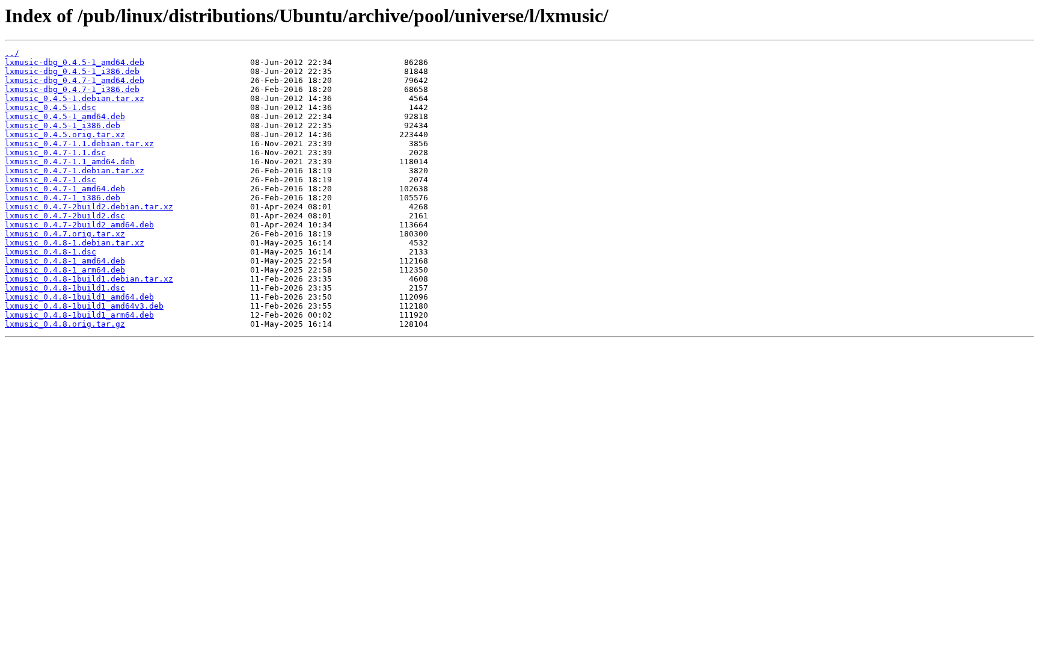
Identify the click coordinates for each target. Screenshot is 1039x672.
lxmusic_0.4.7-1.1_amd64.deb (70, 161)
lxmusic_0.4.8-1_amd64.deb (65, 260)
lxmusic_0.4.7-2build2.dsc (65, 215)
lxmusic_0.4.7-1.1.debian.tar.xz (79, 143)
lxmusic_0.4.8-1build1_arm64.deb (79, 314)
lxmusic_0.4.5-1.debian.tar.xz (74, 98)
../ (12, 53)
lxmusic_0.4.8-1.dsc (50, 251)
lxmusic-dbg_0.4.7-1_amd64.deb (74, 80)
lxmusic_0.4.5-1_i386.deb (62, 125)
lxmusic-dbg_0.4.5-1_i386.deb (72, 71)
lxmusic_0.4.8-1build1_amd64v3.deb (84, 305)
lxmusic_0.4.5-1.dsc (50, 107)
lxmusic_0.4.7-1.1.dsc (55, 152)
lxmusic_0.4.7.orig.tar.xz (65, 233)
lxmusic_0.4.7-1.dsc (50, 179)
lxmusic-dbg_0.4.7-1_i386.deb (72, 89)
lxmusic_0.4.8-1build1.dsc (65, 287)
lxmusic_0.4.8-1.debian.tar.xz (74, 242)
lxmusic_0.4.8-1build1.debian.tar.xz (89, 278)
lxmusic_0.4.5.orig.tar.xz (65, 134)
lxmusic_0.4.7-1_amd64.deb (65, 188)
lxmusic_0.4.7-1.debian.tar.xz (74, 170)
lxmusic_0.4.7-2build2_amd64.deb (79, 224)
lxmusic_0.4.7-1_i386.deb (62, 197)
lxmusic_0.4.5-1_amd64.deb (65, 116)
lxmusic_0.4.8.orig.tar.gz (65, 323)
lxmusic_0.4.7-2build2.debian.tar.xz (89, 206)
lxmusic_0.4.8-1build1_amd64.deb (79, 296)
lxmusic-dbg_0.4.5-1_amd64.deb (74, 62)
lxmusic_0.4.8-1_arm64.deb (65, 269)
